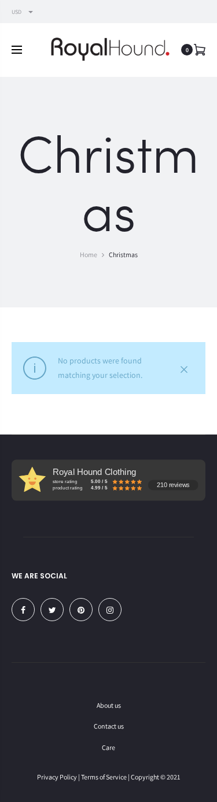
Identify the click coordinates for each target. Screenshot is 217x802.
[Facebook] (23, 609)
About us (109, 705)
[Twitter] (52, 609)
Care (108, 747)
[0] (199, 49)
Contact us (109, 726)
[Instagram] (110, 609)
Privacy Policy (57, 777)
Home (88, 254)
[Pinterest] (81, 609)
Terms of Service (104, 777)
